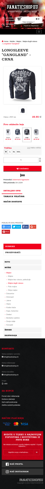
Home (6, 41)
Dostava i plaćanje (8, 399)
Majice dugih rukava (30, 41)
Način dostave (12, 201)
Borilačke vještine (13, 318)
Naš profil (16, 464)
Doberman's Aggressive (21, 180)
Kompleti (9, 325)
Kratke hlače (11, 307)
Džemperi (10, 297)
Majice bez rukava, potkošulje (19, 279)
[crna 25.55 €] (27, 135)
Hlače (8, 304)
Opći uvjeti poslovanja (9, 402)
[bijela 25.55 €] (8, 135)
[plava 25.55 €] (17, 135)
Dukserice (10, 293)
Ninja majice (12, 290)
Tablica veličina (36, 148)
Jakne (8, 300)
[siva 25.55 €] (36, 135)
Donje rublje (10, 321)
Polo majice (12, 286)
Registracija (35, 26)
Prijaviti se (27, 26)
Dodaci (9, 314)
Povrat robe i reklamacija (10, 396)
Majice (18, 41)
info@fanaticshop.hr (11, 357)
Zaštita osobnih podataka (11, 405)
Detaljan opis (12, 190)
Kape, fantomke (12, 311)
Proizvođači (12, 252)
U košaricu (24, 169)
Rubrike (10, 246)
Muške (12, 41)
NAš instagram (18, 471)
